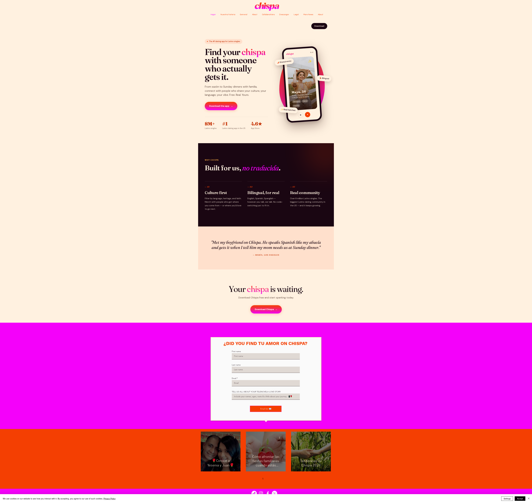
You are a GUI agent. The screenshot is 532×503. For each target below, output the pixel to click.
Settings (507, 498)
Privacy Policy (109, 498)
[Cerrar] (528, 498)
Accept (520, 498)
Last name (236, 365)
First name (236, 351)
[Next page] (274, 478)
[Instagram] (261, 493)
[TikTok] (254, 493)
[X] (274, 493)
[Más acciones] (235, 437)
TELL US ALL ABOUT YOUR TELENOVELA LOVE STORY (256, 392)
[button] (296, 14)
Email (234, 378)
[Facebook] (267, 493)
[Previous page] (257, 478)
